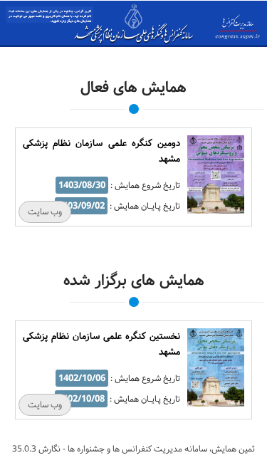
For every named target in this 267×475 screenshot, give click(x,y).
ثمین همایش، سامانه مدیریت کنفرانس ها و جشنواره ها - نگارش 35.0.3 (133, 449)
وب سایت (45, 212)
